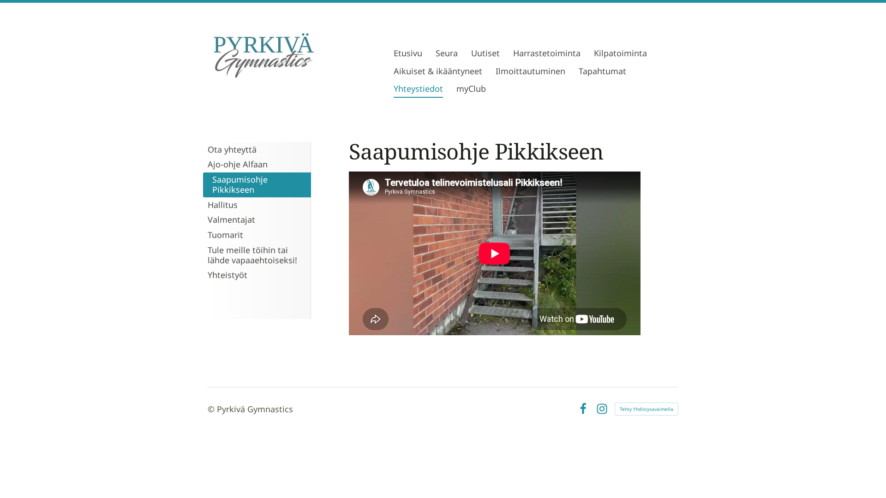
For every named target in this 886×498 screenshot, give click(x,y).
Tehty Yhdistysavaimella (646, 409)
